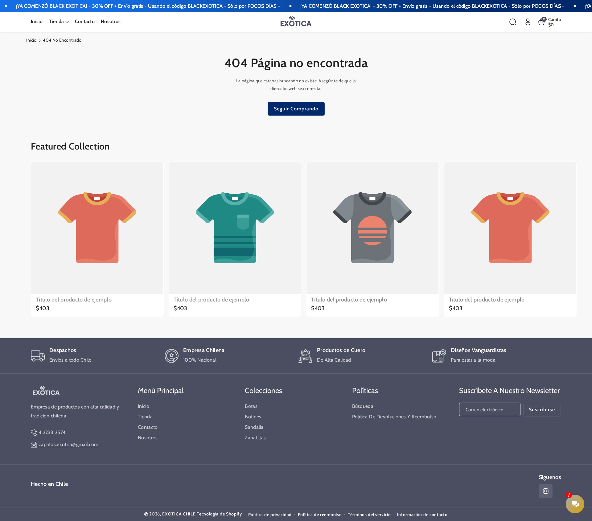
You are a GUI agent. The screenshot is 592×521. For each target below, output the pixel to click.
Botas (251, 406)
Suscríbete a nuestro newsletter (509, 390)
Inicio (31, 40)
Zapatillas (255, 438)
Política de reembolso (320, 514)
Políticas (365, 390)
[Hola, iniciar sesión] (528, 22)
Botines (253, 417)
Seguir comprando (296, 109)
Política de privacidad (270, 514)
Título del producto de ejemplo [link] (74, 299)
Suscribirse (542, 409)
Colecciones (263, 390)
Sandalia (254, 427)
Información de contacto (422, 514)
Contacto (148, 427)
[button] (59, 21)
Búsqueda (362, 406)
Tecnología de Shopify (219, 514)
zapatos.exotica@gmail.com (69, 444)
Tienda (145, 417)
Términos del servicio (369, 514)
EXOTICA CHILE (178, 514)
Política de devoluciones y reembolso (394, 417)
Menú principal (161, 390)
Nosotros (148, 438)
